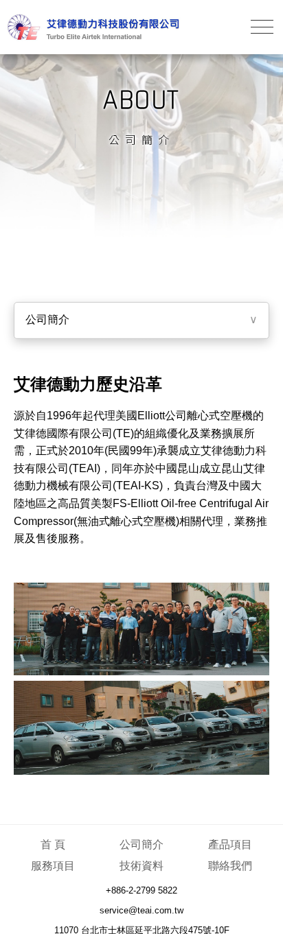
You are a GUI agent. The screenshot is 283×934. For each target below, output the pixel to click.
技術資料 (141, 866)
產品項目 (230, 844)
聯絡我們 (230, 866)
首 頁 (53, 844)
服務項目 (53, 866)
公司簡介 (141, 844)
